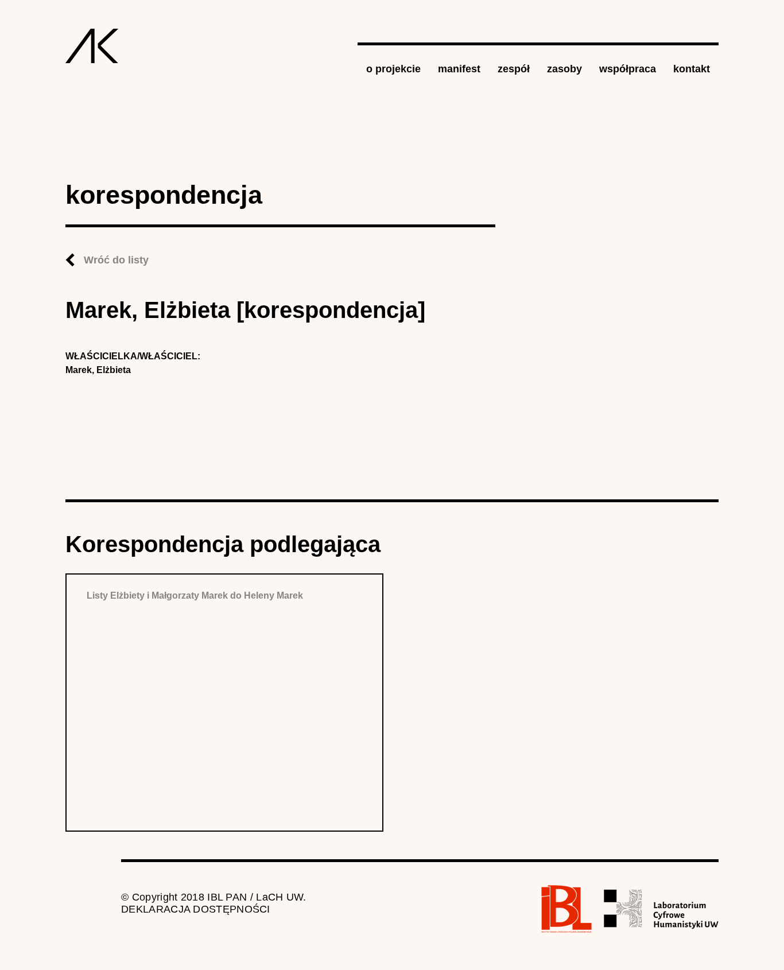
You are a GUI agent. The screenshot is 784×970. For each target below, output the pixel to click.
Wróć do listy (116, 260)
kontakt (691, 69)
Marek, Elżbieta (98, 370)
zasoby (564, 69)
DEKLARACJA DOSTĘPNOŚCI (195, 909)
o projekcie (393, 69)
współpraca (627, 69)
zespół (514, 69)
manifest (459, 69)
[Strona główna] (92, 46)
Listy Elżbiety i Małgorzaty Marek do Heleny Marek (195, 595)
